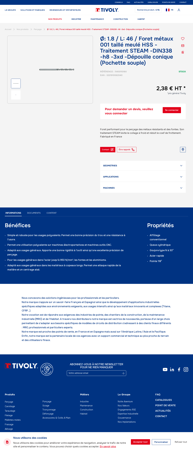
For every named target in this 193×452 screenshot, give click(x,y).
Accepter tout (140, 442)
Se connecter (172, 110)
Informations (13, 213)
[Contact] (182, 45)
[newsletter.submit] (123, 373)
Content (52, 213)
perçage (38, 29)
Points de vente (168, 2)
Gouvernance (124, 417)
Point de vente (165, 405)
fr (172, 10)
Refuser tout (181, 442)
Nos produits (55, 19)
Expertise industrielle (128, 413)
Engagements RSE (127, 409)
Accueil (8, 29)
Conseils (119, 2)
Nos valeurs (124, 405)
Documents (34, 213)
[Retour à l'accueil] (107, 10)
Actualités (138, 2)
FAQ (128, 2)
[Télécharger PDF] (182, 52)
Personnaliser (161, 442)
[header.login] (178, 9)
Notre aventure (125, 401)
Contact (182, 2)
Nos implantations (127, 422)
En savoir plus (108, 446)
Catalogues (153, 2)
